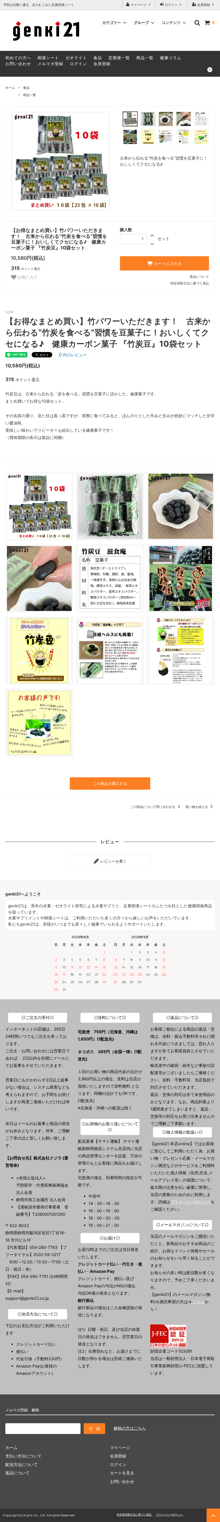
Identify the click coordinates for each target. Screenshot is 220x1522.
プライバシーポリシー (190, 1201)
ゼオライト (76, 57)
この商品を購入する (110, 783)
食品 (97, 57)
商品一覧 (144, 57)
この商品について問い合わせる (153, 807)
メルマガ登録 (50, 63)
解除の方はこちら (130, 1428)
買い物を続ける (197, 807)
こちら (199, 1301)
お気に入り (27, 277)
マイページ (139, 5)
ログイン (171, 5)
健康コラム (170, 57)
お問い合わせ (18, 63)
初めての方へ (18, 57)
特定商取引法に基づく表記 (189, 283)
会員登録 (203, 5)
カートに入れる (167, 263)
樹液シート (48, 57)
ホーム (10, 88)
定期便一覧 (119, 57)
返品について (199, 277)
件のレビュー (73, 354)
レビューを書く (113, 861)
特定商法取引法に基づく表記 (134, 1514)
